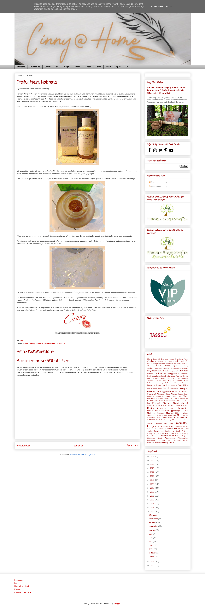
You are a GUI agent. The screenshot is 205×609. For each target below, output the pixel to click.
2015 (152, 500)
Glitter (168, 394)
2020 (152, 480)
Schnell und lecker (175, 429)
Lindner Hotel (164, 411)
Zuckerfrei (177, 440)
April (151, 545)
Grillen (174, 394)
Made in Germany (155, 413)
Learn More (157, 6)
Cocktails (184, 378)
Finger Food (157, 388)
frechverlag (163, 443)
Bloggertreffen (173, 374)
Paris (165, 423)
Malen (177, 413)
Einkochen (151, 385)
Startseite (21, 67)
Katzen (88, 67)
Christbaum (170, 378)
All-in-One (159, 366)
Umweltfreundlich (167, 436)
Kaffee (163, 405)
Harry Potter (171, 396)
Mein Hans (172, 415)
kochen (171, 443)
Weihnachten (183, 438)
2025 (152, 460)
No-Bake (159, 420)
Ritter (157, 426)
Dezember (153, 515)
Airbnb (149, 363)
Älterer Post (132, 446)
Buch (154, 376)
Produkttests (35, 67)
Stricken (185, 431)
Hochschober (184, 398)
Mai (151, 542)
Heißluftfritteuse (153, 399)
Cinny (178, 378)
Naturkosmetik (50, 343)
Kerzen (177, 406)
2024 (152, 464)
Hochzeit (150, 401)
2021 (152, 476)
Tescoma (174, 433)
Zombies (161, 440)
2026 (152, 456)
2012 (152, 512)
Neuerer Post (23, 446)
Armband (150, 368)
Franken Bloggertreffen (162, 392)
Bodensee (184, 374)
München (171, 418)
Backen (155, 370)
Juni (151, 538)
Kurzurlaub (169, 408)
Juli (151, 534)
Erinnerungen (171, 385)
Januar (152, 557)
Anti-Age (184, 366)
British (149, 376)
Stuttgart (150, 433)
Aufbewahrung (176, 368)
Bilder (159, 373)
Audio (168, 368)
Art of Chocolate (160, 368)
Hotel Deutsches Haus (181, 401)
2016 (152, 496)
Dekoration (151, 383)
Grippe (180, 394)
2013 (152, 508)
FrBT (149, 391)
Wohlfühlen (151, 440)
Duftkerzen (176, 383)
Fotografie (184, 388)
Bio (165, 374)
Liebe (156, 411)
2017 (152, 492)
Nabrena (39, 343)
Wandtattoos (170, 438)
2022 (152, 472)
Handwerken (160, 396)
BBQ (149, 371)
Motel (158, 417)
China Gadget (160, 378)
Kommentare (155, 187)
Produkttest (61, 343)
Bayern (172, 371)
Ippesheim (150, 405)
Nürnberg (167, 420)
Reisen (98, 67)
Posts (152, 182)
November (153, 519)
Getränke (160, 394)
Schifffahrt (162, 429)
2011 (152, 562)
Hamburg (150, 396)
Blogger (117, 603)
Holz (156, 401)
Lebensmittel (182, 408)
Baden (25, 343)
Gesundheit (151, 394)
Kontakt (17, 589)
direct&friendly (153, 443)
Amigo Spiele (176, 366)
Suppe (156, 433)
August (152, 530)
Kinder (108, 67)
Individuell (184, 403)
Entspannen (160, 385)
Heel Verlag (183, 396)
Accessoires (169, 361)
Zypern (185, 440)
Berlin (186, 371)
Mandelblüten (152, 415)
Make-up (169, 413)
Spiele (118, 67)
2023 (152, 468)
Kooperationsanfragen (23, 592)
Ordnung (158, 423)
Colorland (150, 380)
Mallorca (185, 413)
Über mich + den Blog (23, 586)
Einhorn (185, 383)
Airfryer (156, 363)
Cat (153, 378)
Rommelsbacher (167, 426)
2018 (152, 488)
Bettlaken (151, 374)
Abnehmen (151, 361)
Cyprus (171, 381)
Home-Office (169, 401)
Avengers (184, 368)
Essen (180, 385)
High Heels (175, 399)
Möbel (164, 418)
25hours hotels (152, 359)
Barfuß (167, 371)
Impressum (18, 580)
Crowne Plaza (161, 380)
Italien (157, 406)
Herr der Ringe (165, 398)
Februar (152, 553)
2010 (152, 565)
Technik (77, 67)
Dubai (167, 383)
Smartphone (159, 431)
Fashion (149, 388)
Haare (186, 394)
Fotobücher (174, 389)
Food (57, 67)
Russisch (155, 429)
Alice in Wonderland (175, 363)
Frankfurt (176, 392)
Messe (179, 415)
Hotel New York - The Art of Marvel (163, 403)
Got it (169, 6)
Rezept (150, 426)
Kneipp (150, 408)
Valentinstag (180, 436)
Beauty (47, 67)
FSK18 (185, 385)
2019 (152, 484)
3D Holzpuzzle (163, 359)
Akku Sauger (163, 363)
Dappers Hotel (182, 381)
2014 (152, 504)
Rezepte (67, 67)
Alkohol (185, 363)
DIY (127, 67)
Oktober (152, 522)
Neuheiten (151, 420)
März (151, 549)
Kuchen (160, 408)
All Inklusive (151, 366)
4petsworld (172, 359)
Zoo (168, 440)
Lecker (150, 411)
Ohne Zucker (177, 420)
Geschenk (184, 392)
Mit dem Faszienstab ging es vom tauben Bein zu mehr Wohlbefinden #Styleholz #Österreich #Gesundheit (166, 90)
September (153, 526)
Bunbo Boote (160, 376)
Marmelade (163, 415)
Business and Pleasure (173, 376)
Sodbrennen (169, 431)
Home (161, 401)
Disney (160, 383)
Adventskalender (181, 361)
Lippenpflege (175, 411)
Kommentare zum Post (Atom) (82, 455)
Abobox (160, 361)
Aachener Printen (182, 359)
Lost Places (184, 411)
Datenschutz (19, 583)
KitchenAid (184, 405)
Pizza (171, 423)
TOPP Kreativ (164, 433)
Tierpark (155, 436)
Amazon (166, 366)
